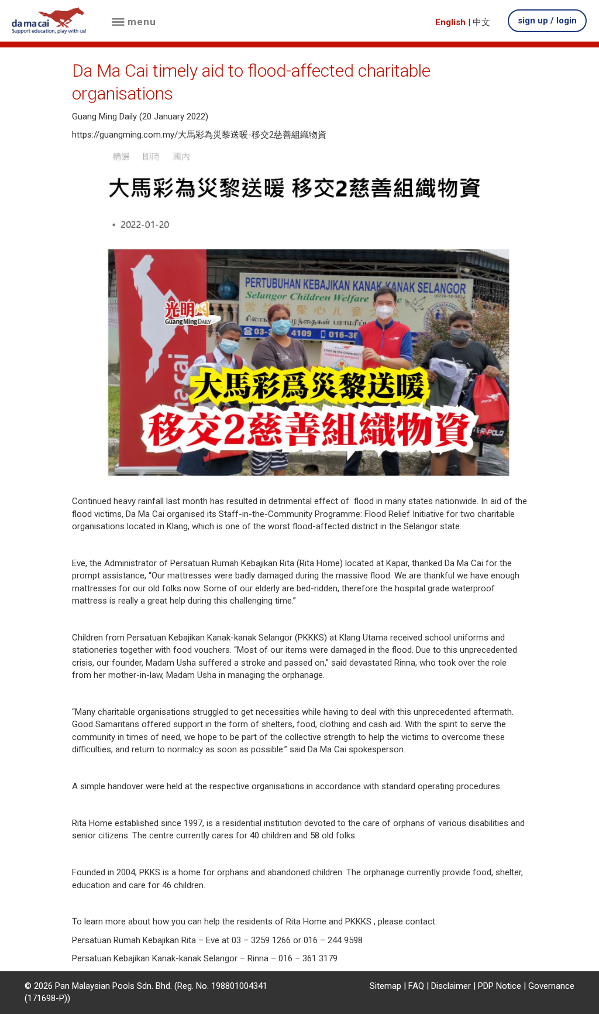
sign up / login (547, 20)
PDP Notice (499, 986)
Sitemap (385, 986)
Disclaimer (451, 986)
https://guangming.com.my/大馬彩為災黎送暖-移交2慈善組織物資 (199, 134)
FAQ (416, 986)
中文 (481, 22)
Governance (551, 986)
